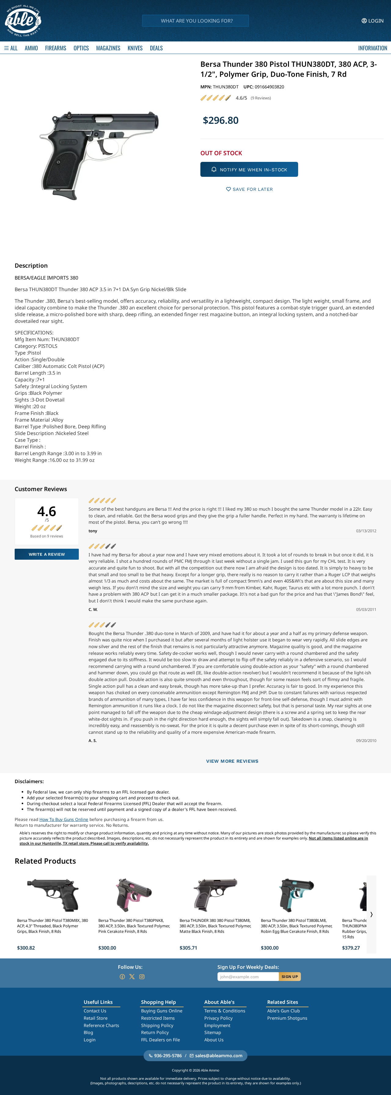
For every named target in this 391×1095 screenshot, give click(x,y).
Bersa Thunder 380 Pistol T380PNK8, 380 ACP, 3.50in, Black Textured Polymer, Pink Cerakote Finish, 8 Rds (134, 926)
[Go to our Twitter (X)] (132, 976)
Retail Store (96, 1018)
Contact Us (95, 1011)
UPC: (249, 87)
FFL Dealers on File (160, 1040)
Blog (88, 1032)
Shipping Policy (157, 1025)
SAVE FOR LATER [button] (253, 189)
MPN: (206, 87)
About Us (214, 1040)
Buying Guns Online (161, 1011)
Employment (217, 1025)
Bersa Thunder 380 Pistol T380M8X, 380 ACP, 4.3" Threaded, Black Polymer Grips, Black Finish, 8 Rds (52, 926)
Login (90, 1040)
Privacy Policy (218, 1018)
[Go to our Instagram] (141, 976)
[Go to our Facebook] (122, 976)
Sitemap (212, 1032)
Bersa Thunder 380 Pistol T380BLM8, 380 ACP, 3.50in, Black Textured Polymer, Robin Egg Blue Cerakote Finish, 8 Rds (296, 926)
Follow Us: (130, 967)
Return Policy (155, 1032)
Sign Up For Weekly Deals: (248, 967)
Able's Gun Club (283, 1011)
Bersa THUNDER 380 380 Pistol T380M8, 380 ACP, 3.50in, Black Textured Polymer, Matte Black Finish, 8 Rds (215, 926)
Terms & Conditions (224, 1011)
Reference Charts (101, 1025)
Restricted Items (158, 1018)
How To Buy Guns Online (63, 819)
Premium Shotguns (287, 1018)
